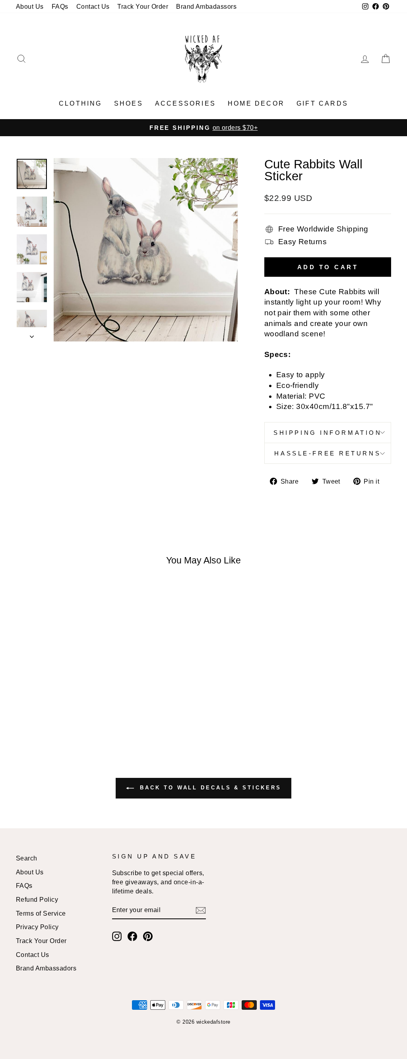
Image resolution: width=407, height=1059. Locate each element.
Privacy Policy (37, 926)
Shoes (128, 103)
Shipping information (327, 432)
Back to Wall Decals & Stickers (209, 788)
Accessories (185, 103)
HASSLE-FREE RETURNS (327, 453)
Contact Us (93, 6)
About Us (30, 6)
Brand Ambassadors (46, 968)
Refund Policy (37, 899)
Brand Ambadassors (206, 6)
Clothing (80, 103)
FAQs (60, 6)
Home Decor (256, 103)
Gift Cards (322, 103)
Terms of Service (41, 913)
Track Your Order (142, 6)
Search (26, 858)
